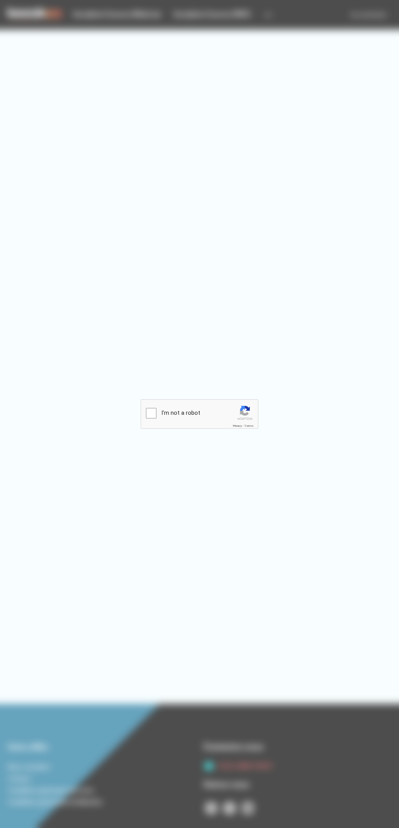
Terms (249, 426)
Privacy (237, 426)
